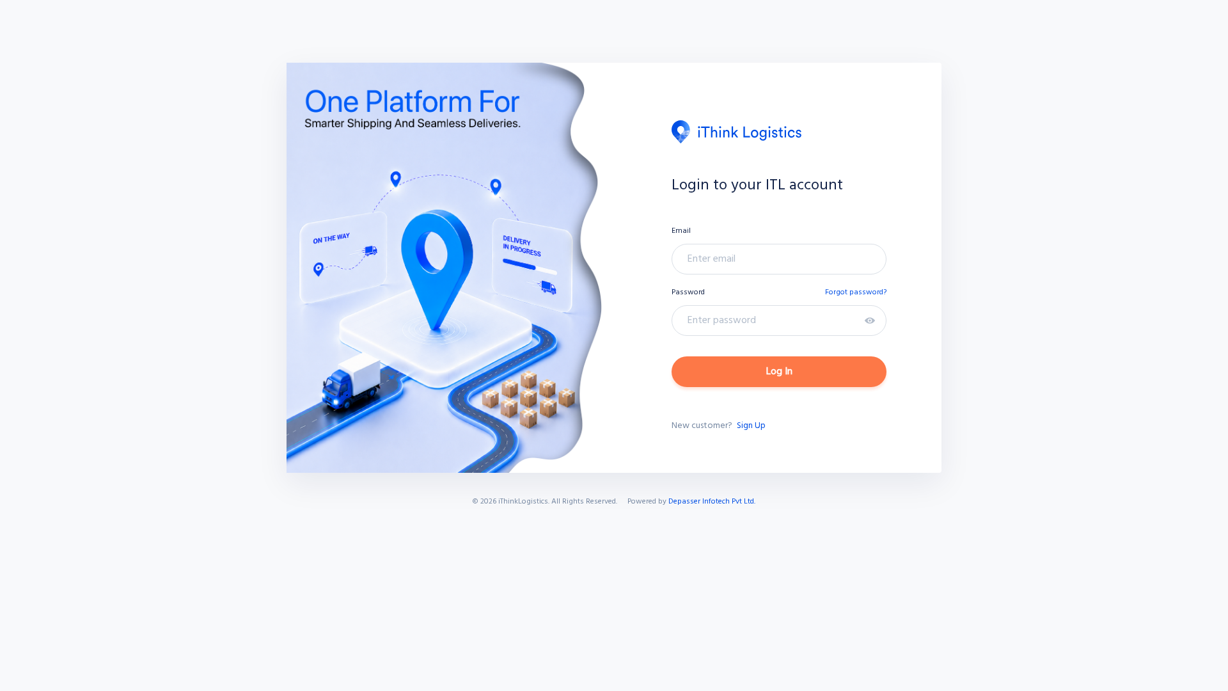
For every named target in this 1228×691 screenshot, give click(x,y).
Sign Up (751, 425)
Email (681, 231)
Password (688, 292)
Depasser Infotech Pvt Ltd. (711, 501)
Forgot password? (855, 292)
